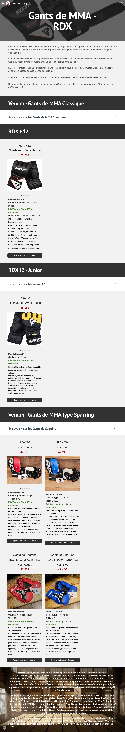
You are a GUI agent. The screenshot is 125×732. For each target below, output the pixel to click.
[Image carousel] (24, 177)
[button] (3, 3)
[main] (62, 20)
